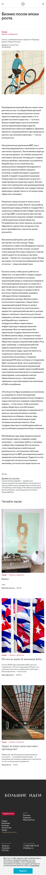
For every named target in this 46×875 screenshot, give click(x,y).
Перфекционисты (9, 832)
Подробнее (34, 866)
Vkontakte (6, 848)
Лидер (4, 821)
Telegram (5, 846)
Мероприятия (29, 820)
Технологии (6, 828)
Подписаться (8, 814)
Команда (5, 826)
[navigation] (11, 822)
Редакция (27, 818)
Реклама (26, 815)
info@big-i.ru (28, 848)
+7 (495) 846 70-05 (31, 846)
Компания (6, 823)
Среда (4, 830)
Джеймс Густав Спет (10, 45)
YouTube (5, 850)
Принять (23, 871)
